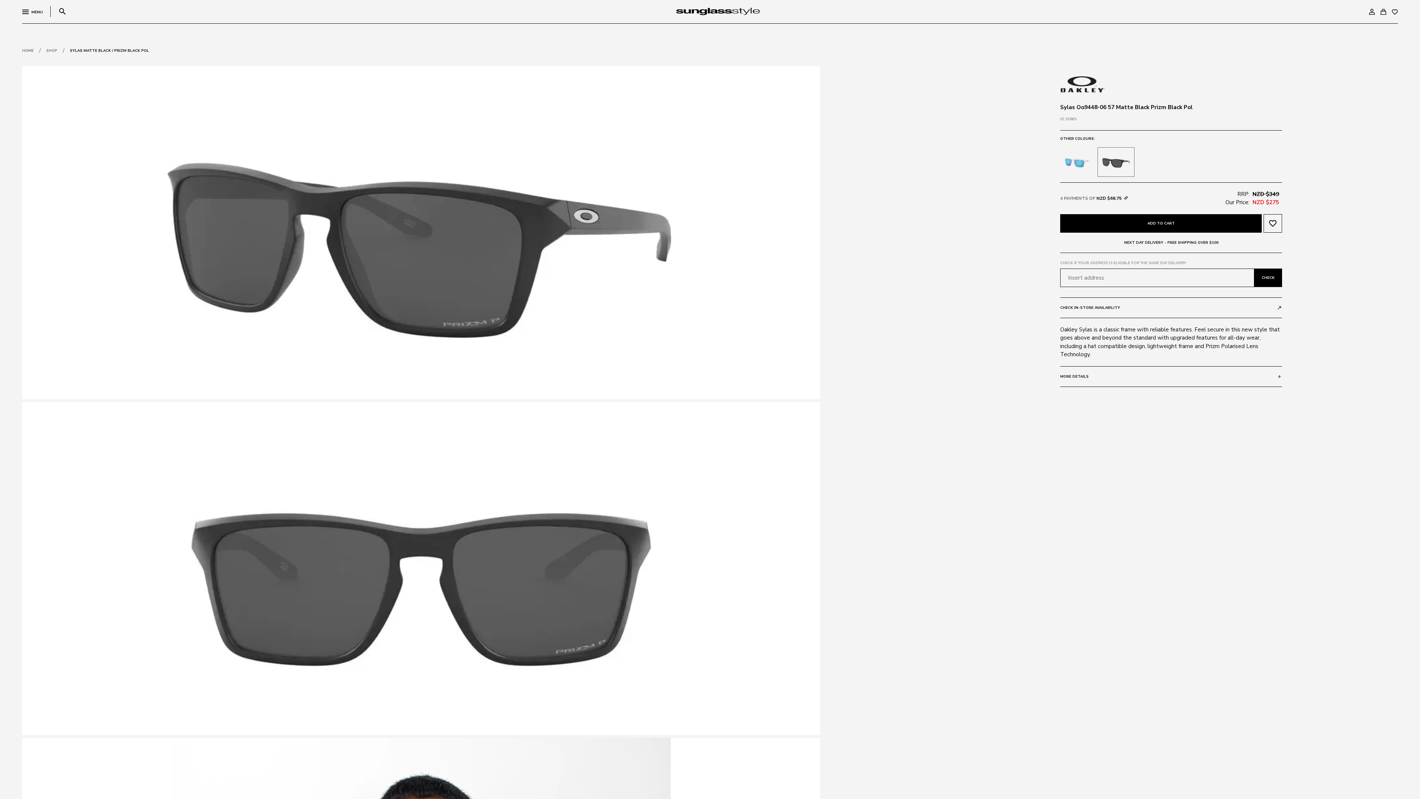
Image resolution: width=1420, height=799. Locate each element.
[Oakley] (1082, 84)
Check (1268, 277)
